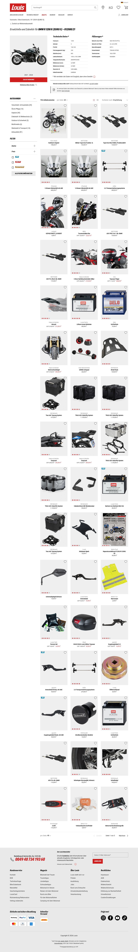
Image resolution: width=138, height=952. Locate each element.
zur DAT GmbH (94, 83)
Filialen (73, 878)
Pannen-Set (53, 644)
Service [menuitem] (70, 15)
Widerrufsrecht (106, 885)
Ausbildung (75, 881)
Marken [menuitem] (52, 15)
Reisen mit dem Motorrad (49, 891)
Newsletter (13, 888)
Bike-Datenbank (15, 885)
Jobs (72, 885)
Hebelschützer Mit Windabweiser (84, 506)
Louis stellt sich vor (77, 875)
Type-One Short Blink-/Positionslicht (114, 143)
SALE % (18, 162)
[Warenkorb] (126, 7)
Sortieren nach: (107, 100)
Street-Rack (114, 370)
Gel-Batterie (114, 735)
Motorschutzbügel (54, 370)
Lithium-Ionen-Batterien (84, 324)
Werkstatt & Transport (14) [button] (21, 128)
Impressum (105, 875)
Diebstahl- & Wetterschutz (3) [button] (22, 117)
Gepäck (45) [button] (16, 113)
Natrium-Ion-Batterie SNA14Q (114, 506)
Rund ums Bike (45, 894)
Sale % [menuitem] (44, 15)
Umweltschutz (106, 894)
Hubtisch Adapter (53, 143)
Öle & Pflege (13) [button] (17, 109)
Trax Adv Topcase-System (54, 415)
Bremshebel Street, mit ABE (53, 689)
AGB (102, 878)
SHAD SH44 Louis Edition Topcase (84, 644)
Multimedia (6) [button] (17, 124)
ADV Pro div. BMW (54, 780)
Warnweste (114, 599)
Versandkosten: (58, 943)
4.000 (54, 826)
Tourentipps (44, 878)
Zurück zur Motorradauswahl (22, 24)
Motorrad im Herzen (47, 888)
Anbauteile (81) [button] (17, 132)
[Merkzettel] (118, 7)
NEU (17, 157)
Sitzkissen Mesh (84, 551)
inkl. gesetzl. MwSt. (63, 941)
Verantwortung (76, 894)
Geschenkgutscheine (17, 891)
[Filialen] (103, 7)
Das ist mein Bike (28, 80)
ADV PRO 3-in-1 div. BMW (114, 233)
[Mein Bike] (111, 7)
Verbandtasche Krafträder (84, 826)
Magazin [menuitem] (61, 15)
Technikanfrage (15, 881)
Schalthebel (114, 780)
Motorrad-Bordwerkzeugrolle (114, 826)
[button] (124, 2)
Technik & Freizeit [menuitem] (32, 15)
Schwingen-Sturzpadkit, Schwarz (84, 780)
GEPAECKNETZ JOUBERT (54, 233)
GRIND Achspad (84, 370)
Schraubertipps (45, 885)
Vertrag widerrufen (16, 901)
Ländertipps (44, 881)
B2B (11, 878)
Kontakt (12, 875)
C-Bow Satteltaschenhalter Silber (84, 279)
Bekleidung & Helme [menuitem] (16, 15)
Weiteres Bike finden (27, 85)
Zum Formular (66, 91)
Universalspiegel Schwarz (54, 597)
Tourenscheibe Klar (84, 233)
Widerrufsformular (107, 888)
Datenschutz (105, 881)
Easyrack (54, 460)
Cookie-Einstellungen (108, 898)
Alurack (53, 324)
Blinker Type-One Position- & (84, 143)
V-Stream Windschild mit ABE (54, 188)
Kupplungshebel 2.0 (114, 644)
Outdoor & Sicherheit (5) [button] (20, 120)
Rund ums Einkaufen (78, 888)
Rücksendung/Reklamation (19, 898)
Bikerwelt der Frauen (47, 875)
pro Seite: (60, 100)
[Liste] (97, 100)
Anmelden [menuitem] (124, 15)
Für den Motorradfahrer (48, 898)
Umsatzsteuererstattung (79, 891)
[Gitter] (93, 100)
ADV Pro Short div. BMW (53, 279)
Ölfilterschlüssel (114, 689)
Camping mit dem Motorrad (50, 901)
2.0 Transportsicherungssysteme (114, 188)
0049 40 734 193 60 (30, 859)
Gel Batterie (114, 324)
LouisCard (13, 894)
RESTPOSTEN (20, 167)
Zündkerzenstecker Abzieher (84, 735)
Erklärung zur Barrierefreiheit (111, 891)
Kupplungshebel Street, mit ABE (54, 735)
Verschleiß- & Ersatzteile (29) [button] (22, 105)
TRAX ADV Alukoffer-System (84, 415)
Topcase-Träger (114, 279)
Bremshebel (84, 599)
